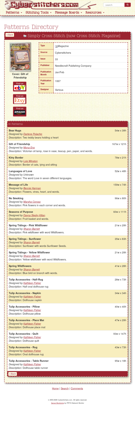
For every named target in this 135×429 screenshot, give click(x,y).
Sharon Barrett (31, 229)
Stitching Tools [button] (38, 12)
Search (65, 388)
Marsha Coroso (32, 201)
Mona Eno (29, 147)
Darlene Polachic (32, 134)
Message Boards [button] (67, 12)
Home (55, 388)
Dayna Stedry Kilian (34, 215)
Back (10, 35)
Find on (19, 83)
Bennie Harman (32, 188)
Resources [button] (94, 12)
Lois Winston (30, 161)
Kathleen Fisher (32, 283)
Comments (77, 388)
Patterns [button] (13, 12)
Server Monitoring (57, 403)
